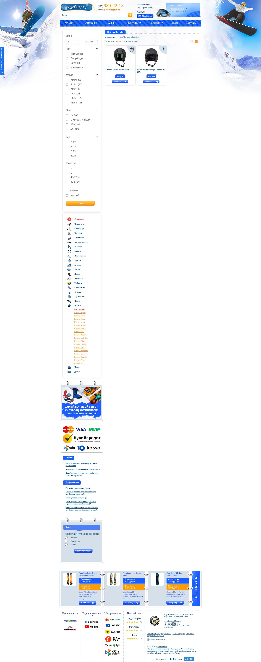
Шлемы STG (79, 332)
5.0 (141, 622)
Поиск (130, 14)
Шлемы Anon (79, 322)
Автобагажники (81, 242)
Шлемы (77, 305)
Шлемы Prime (79, 341)
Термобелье (79, 296)
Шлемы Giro (79, 363)
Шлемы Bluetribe (80, 357)
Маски (77, 269)
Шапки (77, 367)
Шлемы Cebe (79, 360)
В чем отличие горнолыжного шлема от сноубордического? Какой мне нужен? (82, 509)
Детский (75, 129)
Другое (77, 372)
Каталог (69, 22)
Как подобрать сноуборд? (76, 498)
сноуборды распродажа (187, 651)
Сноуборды (77, 58)
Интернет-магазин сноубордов (159, 649)
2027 (73, 142)
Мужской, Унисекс (80, 120)
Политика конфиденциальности (159, 634)
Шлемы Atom (79, 319)
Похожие (117, 82)
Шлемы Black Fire (81, 351)
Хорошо (74, 538)
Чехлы (77, 301)
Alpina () (76, 80)
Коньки (77, 265)
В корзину (85, 602)
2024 (73, 156)
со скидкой (74, 195)
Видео (174, 22)
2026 (73, 147)
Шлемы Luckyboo (81, 338)
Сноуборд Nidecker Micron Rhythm (174, 574)
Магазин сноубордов (114, 37)
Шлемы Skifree (80, 325)
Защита (77, 251)
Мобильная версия (158, 639)
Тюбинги (78, 283)
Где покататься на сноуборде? (78, 488)
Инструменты (80, 256)
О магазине (91, 22)
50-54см (75, 182)
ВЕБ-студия (169, 659)
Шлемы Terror (79, 347)
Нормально (75, 541)
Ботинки (75, 63)
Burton (158, 653)
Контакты (191, 22)
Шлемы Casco (79, 354)
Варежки (78, 247)
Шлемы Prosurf (80, 328)
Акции (111, 22)
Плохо (73, 545)
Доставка (155, 22)
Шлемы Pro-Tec (80, 344)
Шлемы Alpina (79, 313)
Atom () (75, 89)
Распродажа (79, 219)
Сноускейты (79, 287)
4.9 (141, 630)
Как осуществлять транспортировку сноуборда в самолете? (81, 493)
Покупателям (131, 22)
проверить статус (145, 7)
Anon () (75, 94)
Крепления (77, 67)
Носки (77, 274)
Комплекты (77, 54)
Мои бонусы (147, 16)
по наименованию (130, 41)
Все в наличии (79, 309)
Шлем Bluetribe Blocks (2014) (117, 70)
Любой (74, 115)
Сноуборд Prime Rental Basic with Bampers (88, 574)
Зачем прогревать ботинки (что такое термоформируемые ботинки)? (81, 503)
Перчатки (78, 278)
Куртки (77, 260)
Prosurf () (76, 103)
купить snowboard (171, 651)
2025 (73, 151)
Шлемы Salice (79, 316)
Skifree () (76, 98)
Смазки (77, 292)
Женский (76, 124)
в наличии (74, 191)
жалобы (141, 11)
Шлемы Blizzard (80, 335)
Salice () (76, 85)
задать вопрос (144, 4)
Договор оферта (178, 634)
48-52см (75, 177)
